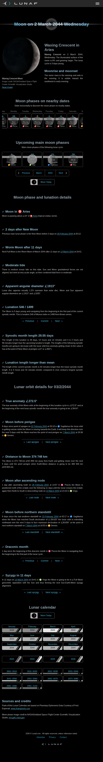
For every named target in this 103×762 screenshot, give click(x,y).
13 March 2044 (67, 252)
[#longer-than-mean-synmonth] (3, 362)
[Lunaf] (21, 3)
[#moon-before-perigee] (3, 422)
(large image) (7, 87)
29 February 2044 (40, 485)
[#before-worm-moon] (3, 247)
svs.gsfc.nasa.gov (17, 718)
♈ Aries (34, 216)
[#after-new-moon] (3, 229)
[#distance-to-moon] (3, 456)
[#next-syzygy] (3, 575)
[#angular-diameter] (3, 286)
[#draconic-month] (3, 546)
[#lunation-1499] (3, 307)
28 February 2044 (65, 234)
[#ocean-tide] (3, 265)
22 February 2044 (39, 426)
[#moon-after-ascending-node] (3, 480)
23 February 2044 (50, 516)
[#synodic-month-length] (3, 335)
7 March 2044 (69, 432)
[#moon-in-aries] (3, 211)
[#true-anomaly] (3, 401)
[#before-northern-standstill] (3, 512)
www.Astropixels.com (20, 708)
